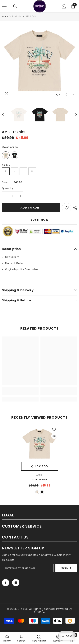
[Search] (15, 6)
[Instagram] (15, 582)
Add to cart (31, 207)
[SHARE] (74, 207)
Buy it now (39, 220)
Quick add (39, 466)
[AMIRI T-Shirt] (39, 443)
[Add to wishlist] (54, 429)
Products (16, 16)
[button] (66, 94)
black (42, 492)
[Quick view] (54, 436)
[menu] (4, 6)
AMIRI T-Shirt (39, 479)
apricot (37, 492)
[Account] (64, 6)
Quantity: (8, 188)
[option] (39, 60)
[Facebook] (5, 582)
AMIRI (39, 475)
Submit (66, 567)
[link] (66, 207)
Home (5, 16)
